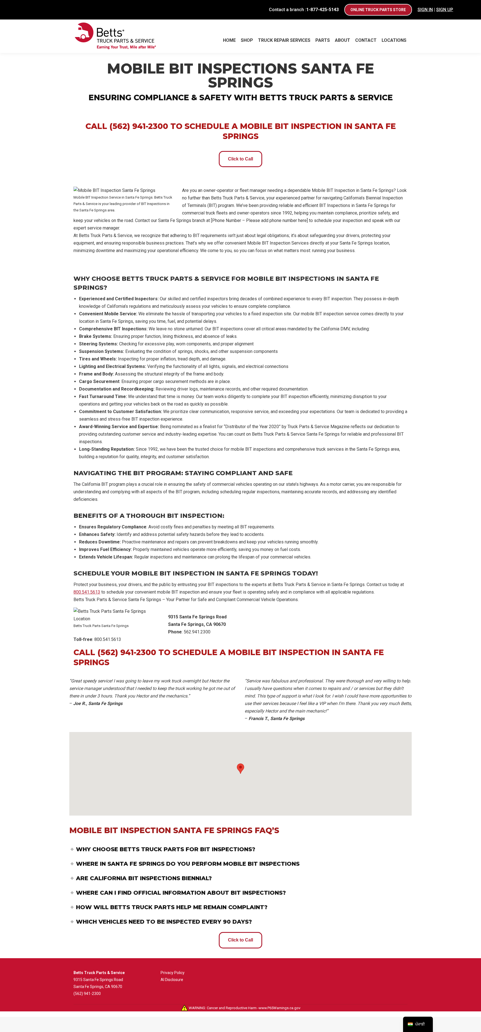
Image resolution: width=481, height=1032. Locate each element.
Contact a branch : (304, 9)
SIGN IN (425, 9)
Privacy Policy (173, 972)
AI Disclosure (172, 979)
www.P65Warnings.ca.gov (279, 1008)
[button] (240, 768)
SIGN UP (444, 9)
